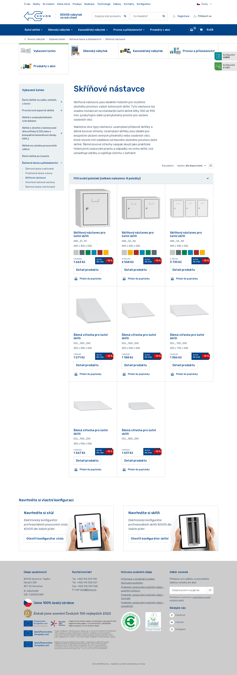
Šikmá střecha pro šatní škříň (91, 336)
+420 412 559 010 (87, 578)
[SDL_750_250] (189, 310)
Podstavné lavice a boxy (38, 173)
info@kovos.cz (88, 589)
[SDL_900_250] (93, 405)
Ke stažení (48, 4)
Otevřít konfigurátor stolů (45, 538)
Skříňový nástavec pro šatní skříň (89, 234)
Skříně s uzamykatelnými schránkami (37, 119)
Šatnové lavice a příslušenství (85, 39)
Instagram (180, 629)
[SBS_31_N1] (93, 208)
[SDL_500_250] (141, 310)
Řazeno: (189, 165)
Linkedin (179, 622)
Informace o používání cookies (138, 578)
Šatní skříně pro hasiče (35, 156)
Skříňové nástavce (35, 177)
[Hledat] (125, 16)
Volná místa (63, 4)
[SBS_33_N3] (189, 208)
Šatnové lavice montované (40, 186)
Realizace (89, 4)
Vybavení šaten (57, 39)
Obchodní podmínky (132, 583)
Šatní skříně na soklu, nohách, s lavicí (39, 101)
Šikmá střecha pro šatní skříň (139, 432)
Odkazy (117, 4)
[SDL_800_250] (141, 405)
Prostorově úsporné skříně (38, 110)
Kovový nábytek (35, 39)
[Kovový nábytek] (37, 16)
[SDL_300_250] (93, 310)
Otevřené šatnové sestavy (40, 182)
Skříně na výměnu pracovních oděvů (39, 147)
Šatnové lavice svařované (39, 168)
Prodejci (77, 4)
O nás (27, 4)
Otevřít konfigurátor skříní (149, 538)
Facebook (180, 615)
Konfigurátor (144, 4)
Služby (36, 4)
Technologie (104, 4)
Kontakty (129, 4)
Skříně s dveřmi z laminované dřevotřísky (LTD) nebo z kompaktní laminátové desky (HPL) (39, 133)
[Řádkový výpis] (210, 165)
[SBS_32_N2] (141, 208)
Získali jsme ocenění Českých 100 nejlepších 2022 (72, 613)
